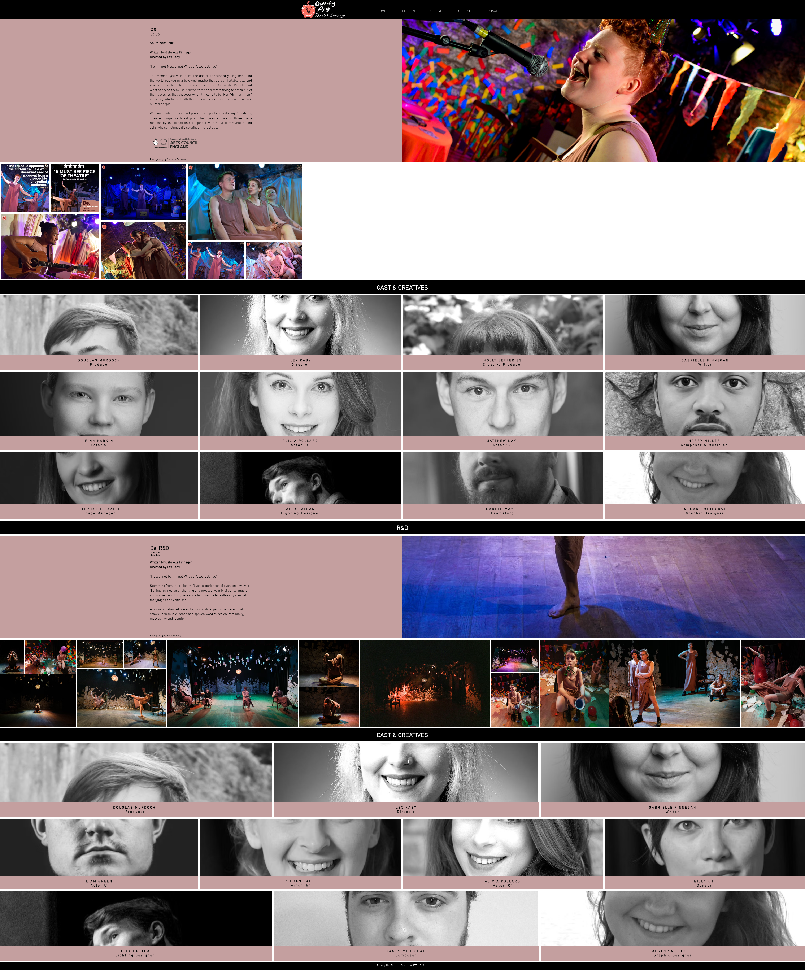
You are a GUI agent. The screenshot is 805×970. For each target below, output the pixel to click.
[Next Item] (797, 683)
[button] (435, 11)
